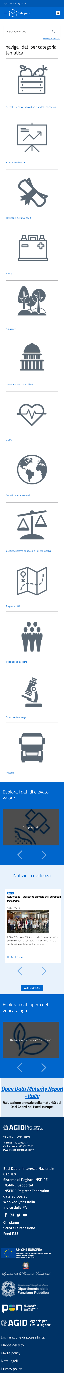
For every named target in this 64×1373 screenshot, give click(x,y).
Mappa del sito (12, 1345)
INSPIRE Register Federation (26, 1191)
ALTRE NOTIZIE (32, 988)
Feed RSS (10, 1233)
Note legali (9, 1361)
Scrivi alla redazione (19, 1228)
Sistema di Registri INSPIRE (25, 1179)
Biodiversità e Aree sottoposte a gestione (30, 1040)
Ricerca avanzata (51, 38)
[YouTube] (25, 1214)
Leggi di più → (15, 957)
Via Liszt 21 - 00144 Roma (16, 1136)
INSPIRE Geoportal (18, 1185)
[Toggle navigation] (5, 13)
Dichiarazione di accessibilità (23, 1337)
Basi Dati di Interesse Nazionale (28, 1168)
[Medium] (12, 1214)
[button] (15, 3)
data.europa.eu (15, 1196)
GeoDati (9, 1174)
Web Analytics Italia (19, 1202)
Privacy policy (11, 1369)
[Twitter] (18, 1214)
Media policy (10, 1353)
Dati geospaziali (30, 827)
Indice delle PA (15, 1207)
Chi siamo (11, 1222)
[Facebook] (5, 1214)
